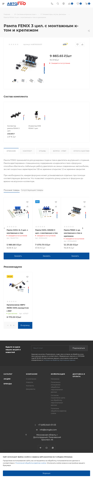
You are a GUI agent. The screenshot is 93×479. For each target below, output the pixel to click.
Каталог (8, 374)
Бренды (8, 384)
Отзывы (42, 151)
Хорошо (46, 473)
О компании (31, 379)
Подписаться (79, 348)
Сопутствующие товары (32, 190)
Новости (29, 382)
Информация (58, 374)
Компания (31, 374)
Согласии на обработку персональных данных (59, 360)
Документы (30, 389)
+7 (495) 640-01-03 (47, 425)
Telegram (40, 447)
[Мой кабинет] (63, 4)
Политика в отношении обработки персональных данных (57, 387)
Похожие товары (12, 190)
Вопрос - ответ (59, 151)
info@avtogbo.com (48, 430)
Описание (11, 151)
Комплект (27, 151)
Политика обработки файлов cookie (58, 410)
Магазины (55, 379)
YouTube (46, 447)
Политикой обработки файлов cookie (30, 463)
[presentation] (4, 228)
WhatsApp (52, 447)
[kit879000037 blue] (27, 62)
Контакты (30, 386)
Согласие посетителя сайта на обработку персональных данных (58, 400)
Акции (7, 379)
